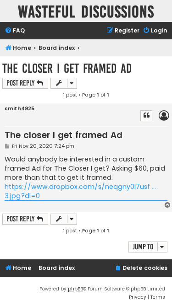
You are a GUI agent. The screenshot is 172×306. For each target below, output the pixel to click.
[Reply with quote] (146, 115)
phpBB (75, 288)
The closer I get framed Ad (67, 68)
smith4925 (19, 109)
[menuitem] (15, 31)
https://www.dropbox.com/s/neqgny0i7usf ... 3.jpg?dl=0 (80, 191)
